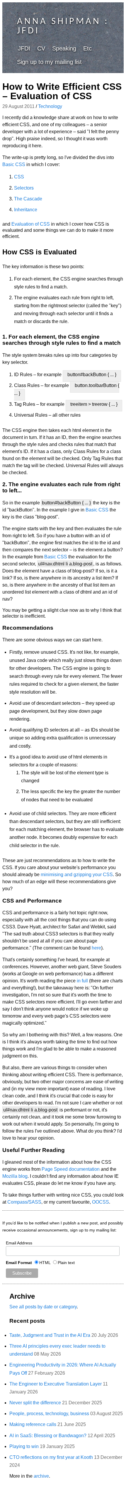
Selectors (24, 187)
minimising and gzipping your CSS (77, 874)
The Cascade (28, 198)
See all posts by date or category (43, 1306)
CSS (19, 176)
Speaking (64, 48)
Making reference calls (32, 1424)
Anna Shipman (59, 21)
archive (41, 1476)
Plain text (66, 1262)
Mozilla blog (15, 1176)
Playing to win (24, 1446)
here (96, 947)
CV (41, 48)
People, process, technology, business (49, 1413)
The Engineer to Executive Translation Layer (55, 1383)
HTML (44, 1262)
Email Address (19, 1243)
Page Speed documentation (71, 1169)
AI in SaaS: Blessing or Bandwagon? (47, 1435)
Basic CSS (13, 164)
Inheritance (25, 209)
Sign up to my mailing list (49, 62)
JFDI (24, 48)
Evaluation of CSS (30, 224)
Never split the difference (35, 1402)
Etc (87, 48)
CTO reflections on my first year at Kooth (51, 1457)
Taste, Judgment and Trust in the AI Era (49, 1335)
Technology (50, 106)
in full (82, 980)
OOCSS (100, 1202)
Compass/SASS (24, 1202)
